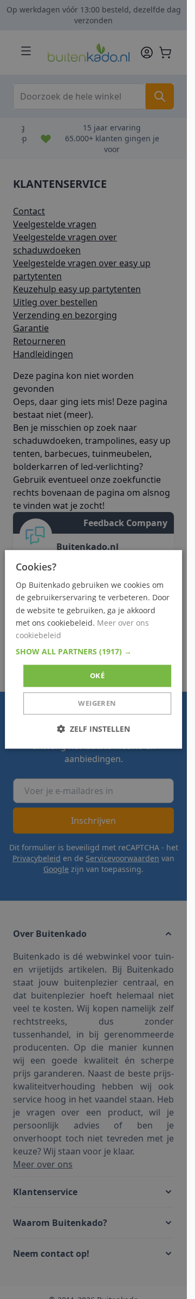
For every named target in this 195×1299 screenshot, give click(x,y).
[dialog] (94, 649)
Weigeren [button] (97, 703)
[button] (94, 652)
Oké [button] (97, 675)
